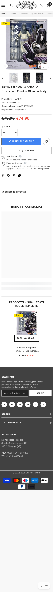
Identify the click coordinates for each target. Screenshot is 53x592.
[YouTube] (35, 404)
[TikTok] (27, 404)
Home (3, 14)
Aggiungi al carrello (21, 141)
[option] (26, 44)
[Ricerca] (11, 5)
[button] (43, 66)
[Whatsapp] (19, 175)
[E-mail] (14, 175)
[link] (46, 141)
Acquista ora (26, 150)
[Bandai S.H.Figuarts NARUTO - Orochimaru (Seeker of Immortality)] (26, 323)
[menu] (3, 5)
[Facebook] (2, 175)
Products (14, 14)
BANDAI (18, 99)
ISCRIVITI (40, 393)
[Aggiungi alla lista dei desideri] (36, 313)
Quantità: (5, 126)
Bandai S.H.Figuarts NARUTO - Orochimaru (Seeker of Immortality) (26, 349)
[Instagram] (12, 404)
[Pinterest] (20, 404)
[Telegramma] (8, 175)
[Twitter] (43, 404)
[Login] (41, 5)
